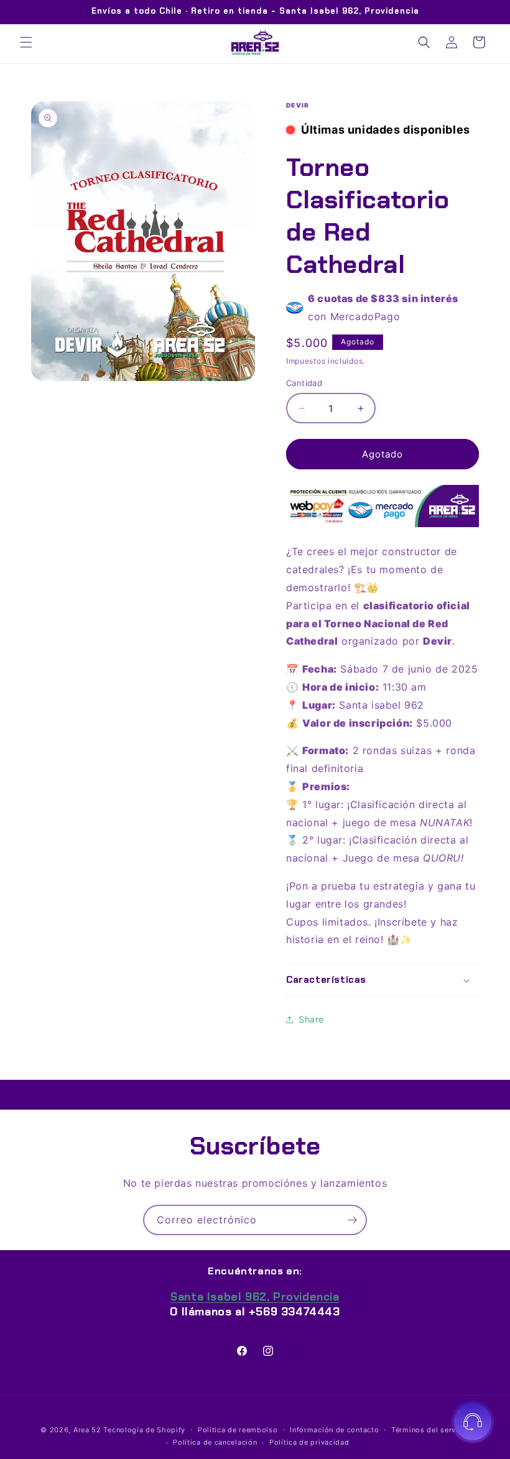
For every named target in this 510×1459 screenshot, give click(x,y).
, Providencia (254, 1296)
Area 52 (87, 1429)
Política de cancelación (215, 1442)
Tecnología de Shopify (144, 1429)
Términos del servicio (430, 1429)
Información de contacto (334, 1429)
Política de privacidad (309, 1442)
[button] (26, 42)
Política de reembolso (238, 1429)
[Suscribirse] (352, 1220)
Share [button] (311, 1019)
